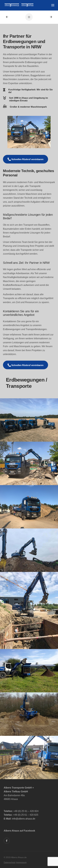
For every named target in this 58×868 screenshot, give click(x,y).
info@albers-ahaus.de (23, 818)
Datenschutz (9, 862)
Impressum (21, 862)
